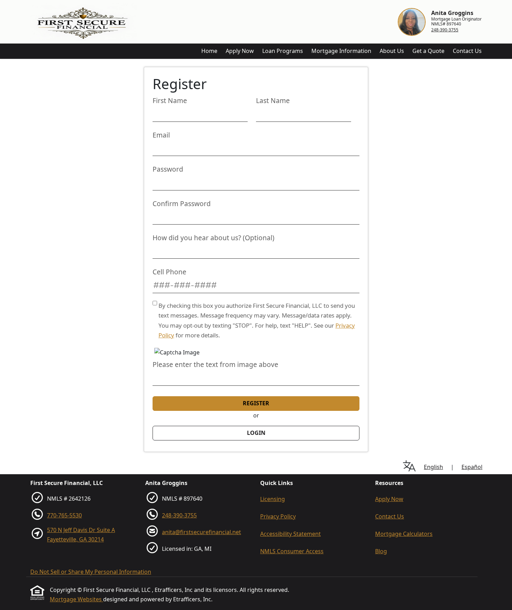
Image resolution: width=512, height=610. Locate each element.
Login (256, 433)
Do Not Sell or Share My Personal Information (90, 572)
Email (161, 135)
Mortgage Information (341, 51)
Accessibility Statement (290, 534)
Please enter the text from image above (215, 364)
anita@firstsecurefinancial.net (201, 532)
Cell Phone (169, 271)
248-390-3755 (444, 30)
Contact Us (467, 51)
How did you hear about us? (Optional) (213, 237)
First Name (170, 100)
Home (209, 51)
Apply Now (240, 51)
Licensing (272, 499)
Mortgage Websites (76, 599)
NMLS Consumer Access (292, 551)
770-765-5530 (64, 515)
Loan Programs (282, 51)
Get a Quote (428, 51)
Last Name (273, 100)
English (433, 467)
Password (168, 169)
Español (471, 467)
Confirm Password (182, 203)
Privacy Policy (278, 516)
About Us (392, 51)
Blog (381, 551)
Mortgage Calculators (404, 534)
